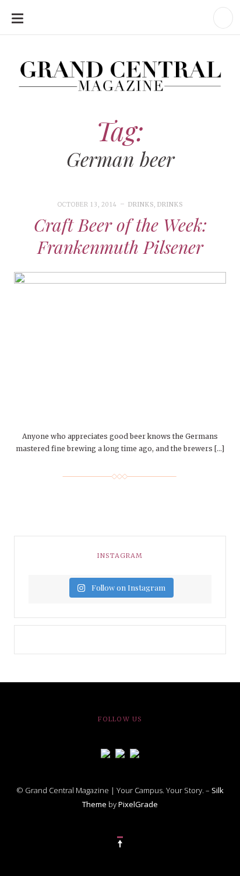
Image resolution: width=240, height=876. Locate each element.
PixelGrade (138, 804)
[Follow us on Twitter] (120, 752)
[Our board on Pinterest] (135, 752)
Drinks (141, 204)
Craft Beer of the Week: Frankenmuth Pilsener (120, 236)
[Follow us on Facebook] (105, 752)
